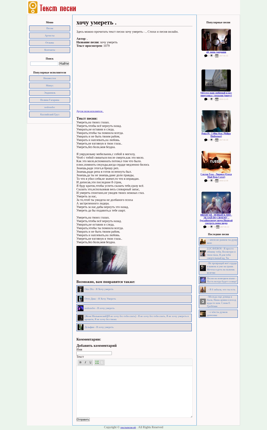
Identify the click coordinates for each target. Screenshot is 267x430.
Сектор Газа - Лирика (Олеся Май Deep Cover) (216, 175)
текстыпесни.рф (128, 427)
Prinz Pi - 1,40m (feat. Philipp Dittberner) (216, 135)
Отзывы (49, 42)
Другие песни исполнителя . (90, 111)
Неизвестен (49, 78)
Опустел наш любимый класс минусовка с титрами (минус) (216, 94)
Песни (49, 28)
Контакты (49, 49)
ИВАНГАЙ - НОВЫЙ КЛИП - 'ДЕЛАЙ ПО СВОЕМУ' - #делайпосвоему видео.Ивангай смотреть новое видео (216, 219)
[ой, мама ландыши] (216, 40)
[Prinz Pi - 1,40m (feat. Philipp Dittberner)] (216, 121)
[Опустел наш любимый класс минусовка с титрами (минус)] (216, 80)
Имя (79, 349)
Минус (50, 85)
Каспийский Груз (49, 114)
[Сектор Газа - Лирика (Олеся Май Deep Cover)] (216, 162)
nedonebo (49, 107)
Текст (80, 356)
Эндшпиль (50, 92)
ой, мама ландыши (216, 52)
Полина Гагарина (49, 99)
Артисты (50, 35)
